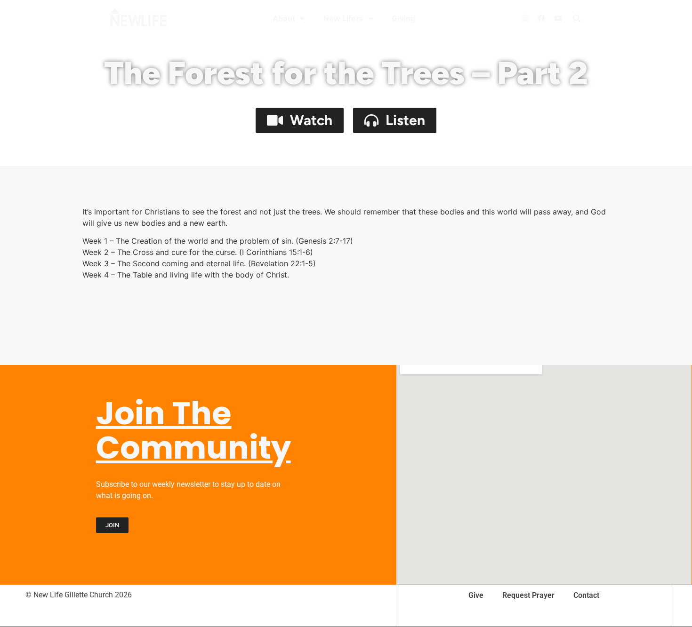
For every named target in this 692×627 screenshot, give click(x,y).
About (284, 18)
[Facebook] (541, 18)
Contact (586, 595)
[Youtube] (558, 18)
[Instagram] (525, 18)
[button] (577, 18)
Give (475, 595)
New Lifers (343, 18)
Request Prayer (528, 595)
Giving (403, 18)
